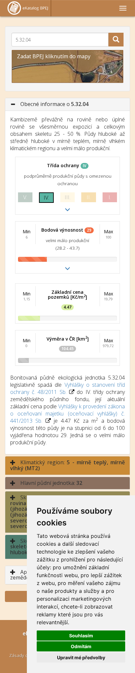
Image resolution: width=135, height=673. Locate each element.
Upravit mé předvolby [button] (81, 657)
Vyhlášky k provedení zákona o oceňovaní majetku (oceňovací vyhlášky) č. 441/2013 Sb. (67, 413)
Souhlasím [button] (81, 635)
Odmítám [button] (81, 646)
